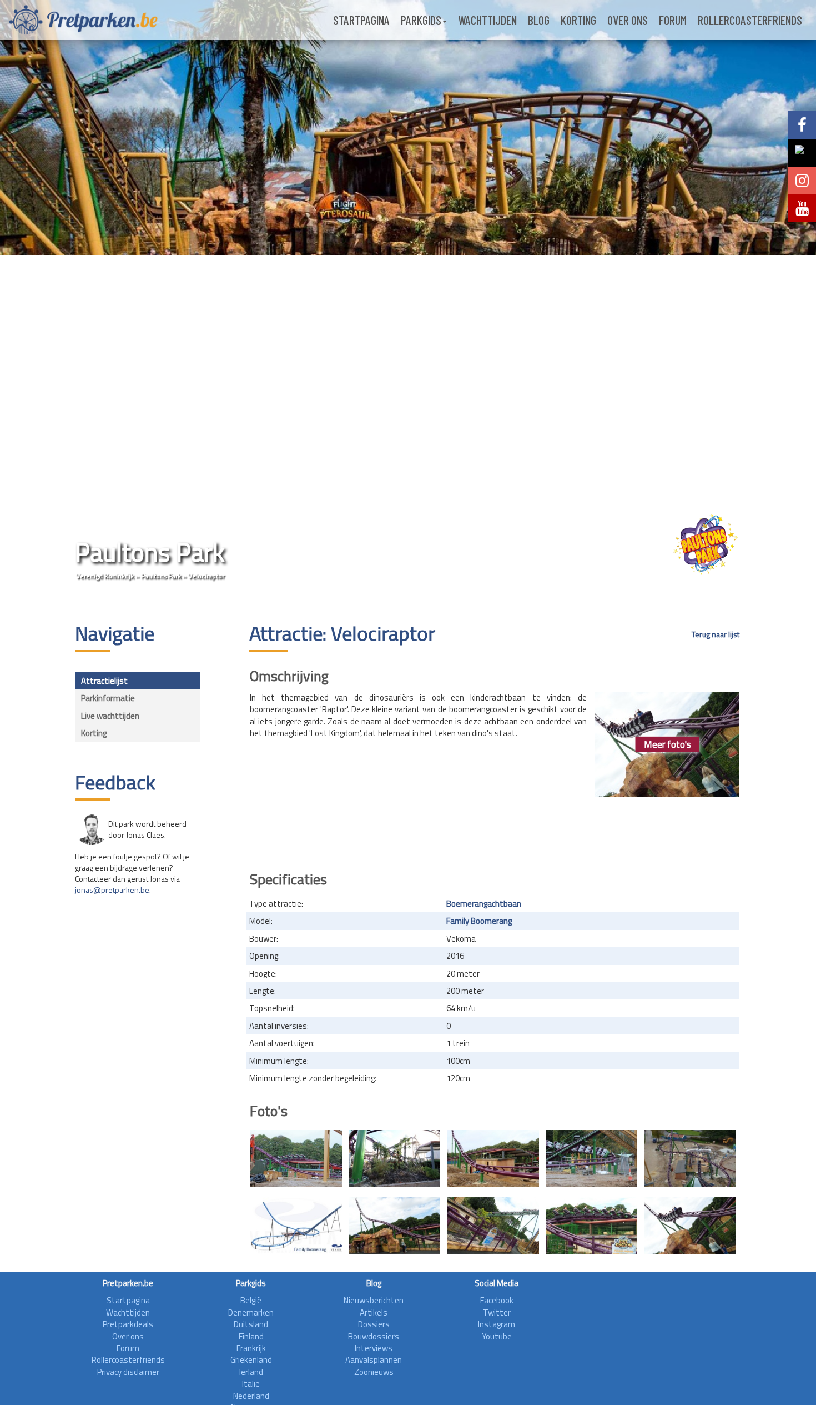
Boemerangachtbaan (483, 903)
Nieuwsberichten (374, 1300)
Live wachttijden (110, 715)
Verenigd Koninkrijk (105, 576)
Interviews (373, 1348)
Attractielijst (104, 680)
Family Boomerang (479, 920)
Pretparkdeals (128, 1324)
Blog (539, 20)
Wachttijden (487, 20)
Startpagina (361, 20)
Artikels (373, 1312)
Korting (578, 20)
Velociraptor (206, 576)
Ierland (251, 1372)
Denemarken (251, 1312)
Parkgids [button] (421, 20)
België (250, 1300)
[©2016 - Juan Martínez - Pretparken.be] (395, 1225)
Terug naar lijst (715, 634)
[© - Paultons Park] (296, 1158)
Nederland (251, 1395)
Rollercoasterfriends (750, 20)
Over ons (627, 20)
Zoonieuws (374, 1372)
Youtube (497, 1336)
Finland (251, 1336)
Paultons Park (161, 576)
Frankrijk (251, 1348)
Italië (251, 1383)
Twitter (497, 1312)
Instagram (496, 1324)
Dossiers (374, 1324)
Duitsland (251, 1324)
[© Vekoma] (690, 1158)
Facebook (496, 1300)
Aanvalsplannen (373, 1359)
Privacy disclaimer (128, 1372)
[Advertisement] (495, 831)
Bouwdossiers (373, 1336)
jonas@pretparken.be (112, 890)
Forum (673, 20)
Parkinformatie (108, 698)
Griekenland (251, 1359)
